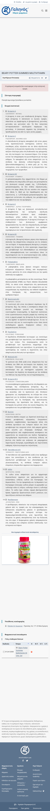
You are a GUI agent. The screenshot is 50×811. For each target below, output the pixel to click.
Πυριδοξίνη (12, 332)
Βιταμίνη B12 (13, 379)
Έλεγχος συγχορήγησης (22, 771)
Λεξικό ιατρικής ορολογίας (22, 790)
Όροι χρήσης (25, 808)
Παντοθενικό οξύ (14, 450)
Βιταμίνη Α (12, 111)
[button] (23, 761)
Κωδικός (6, 644)
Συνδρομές (36, 770)
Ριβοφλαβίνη (13, 262)
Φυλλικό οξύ (12, 357)
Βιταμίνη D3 (12, 174)
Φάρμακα (5, 772)
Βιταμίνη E (12, 204)
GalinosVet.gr (37, 791)
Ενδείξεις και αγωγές (9, 780)
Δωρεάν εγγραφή (31, 2)
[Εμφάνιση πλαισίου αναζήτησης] (42, 10)
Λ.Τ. (46, 644)
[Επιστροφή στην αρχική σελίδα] (25, 752)
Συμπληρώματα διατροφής (7, 790)
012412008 (9, 652)
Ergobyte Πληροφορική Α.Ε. (27, 804)
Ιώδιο (10, 469)
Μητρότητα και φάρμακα (22, 777)
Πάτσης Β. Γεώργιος (15, 626)
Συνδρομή (44, 2)
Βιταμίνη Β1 (12, 234)
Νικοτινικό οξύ (13, 299)
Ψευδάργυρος (13, 500)
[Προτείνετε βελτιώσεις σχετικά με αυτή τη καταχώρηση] (45, 78)
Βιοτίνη (10, 412)
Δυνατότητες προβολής (37, 775)
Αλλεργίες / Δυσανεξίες (21, 784)
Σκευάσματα (6, 784)
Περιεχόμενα (13, 808)
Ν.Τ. (36, 644)
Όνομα (18, 644)
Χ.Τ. (41, 644)
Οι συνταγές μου (22, 796)
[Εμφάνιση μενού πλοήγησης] (46, 10)
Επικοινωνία (37, 808)
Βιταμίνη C (12, 136)
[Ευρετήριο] (42, 78)
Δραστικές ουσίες (8, 776)
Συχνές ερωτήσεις (39, 780)
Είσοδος (18, 2)
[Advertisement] (25, 44)
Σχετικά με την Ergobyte (38, 786)
